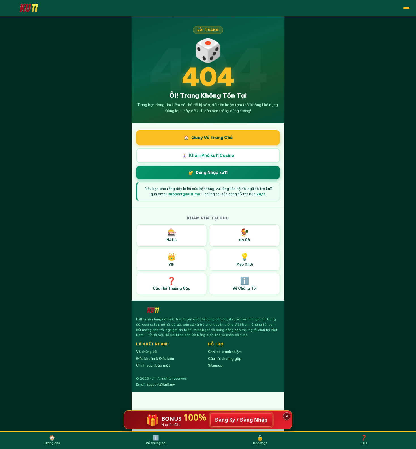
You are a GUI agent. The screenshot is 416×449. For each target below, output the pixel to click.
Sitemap (215, 365)
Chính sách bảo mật (153, 365)
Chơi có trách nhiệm (225, 352)
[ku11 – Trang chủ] (28, 8)
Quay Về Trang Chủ (208, 137)
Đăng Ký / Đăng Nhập (241, 419)
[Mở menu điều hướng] (406, 8)
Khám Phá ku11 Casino (208, 155)
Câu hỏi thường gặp (224, 358)
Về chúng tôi (146, 352)
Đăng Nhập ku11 (208, 172)
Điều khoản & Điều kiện (155, 358)
